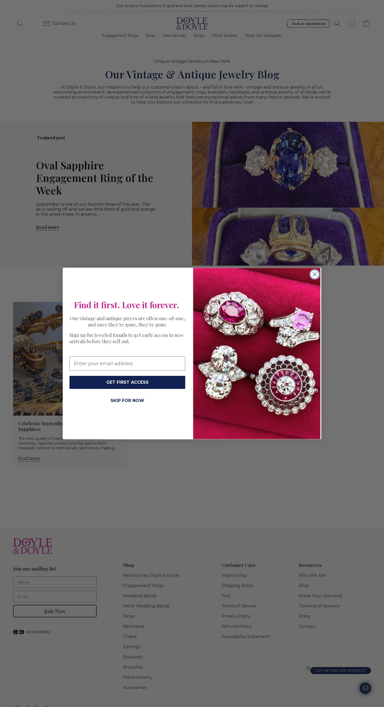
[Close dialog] (314, 274)
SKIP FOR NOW (127, 400)
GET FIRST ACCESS (127, 382)
